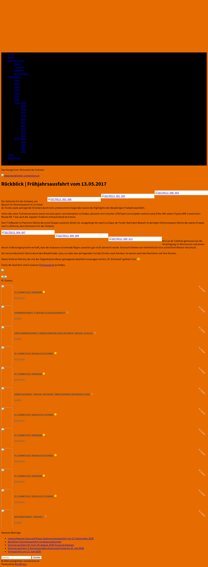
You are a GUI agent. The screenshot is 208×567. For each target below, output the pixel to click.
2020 (17, 99)
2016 (23, 115)
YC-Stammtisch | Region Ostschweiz (33, 353)
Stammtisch (21, 73)
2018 (23, 109)
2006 (23, 151)
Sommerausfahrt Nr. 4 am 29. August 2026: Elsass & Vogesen (41, 545)
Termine (19, 67)
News (17, 63)
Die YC (11, 57)
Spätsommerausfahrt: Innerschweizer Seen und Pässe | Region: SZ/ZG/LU (53, 333)
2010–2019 (20, 102)
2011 (23, 132)
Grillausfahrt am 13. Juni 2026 (24, 551)
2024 (17, 86)
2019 (23, 106)
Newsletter (14, 158)
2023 (17, 89)
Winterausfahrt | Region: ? (29, 516)
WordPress (21, 564)
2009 (23, 141)
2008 (23, 145)
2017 (23, 112)
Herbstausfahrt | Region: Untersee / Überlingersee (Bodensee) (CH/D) (52, 394)
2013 (23, 125)
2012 (23, 128)
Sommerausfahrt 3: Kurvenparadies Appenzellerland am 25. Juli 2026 (46, 548)
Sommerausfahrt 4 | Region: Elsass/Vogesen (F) (39, 312)
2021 (17, 96)
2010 (23, 135)
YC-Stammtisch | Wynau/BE (28, 292)
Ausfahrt (17, 318)
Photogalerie (47, 265)
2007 (23, 148)
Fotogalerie (14, 76)
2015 (23, 119)
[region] (104, 25)
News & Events (16, 60)
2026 (17, 80)
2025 (17, 83)
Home (11, 54)
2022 (17, 93)
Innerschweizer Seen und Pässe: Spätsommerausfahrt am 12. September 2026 (51, 538)
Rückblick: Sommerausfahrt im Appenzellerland (34, 541)
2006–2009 (20, 138)
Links (11, 154)
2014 (23, 122)
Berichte (19, 70)
